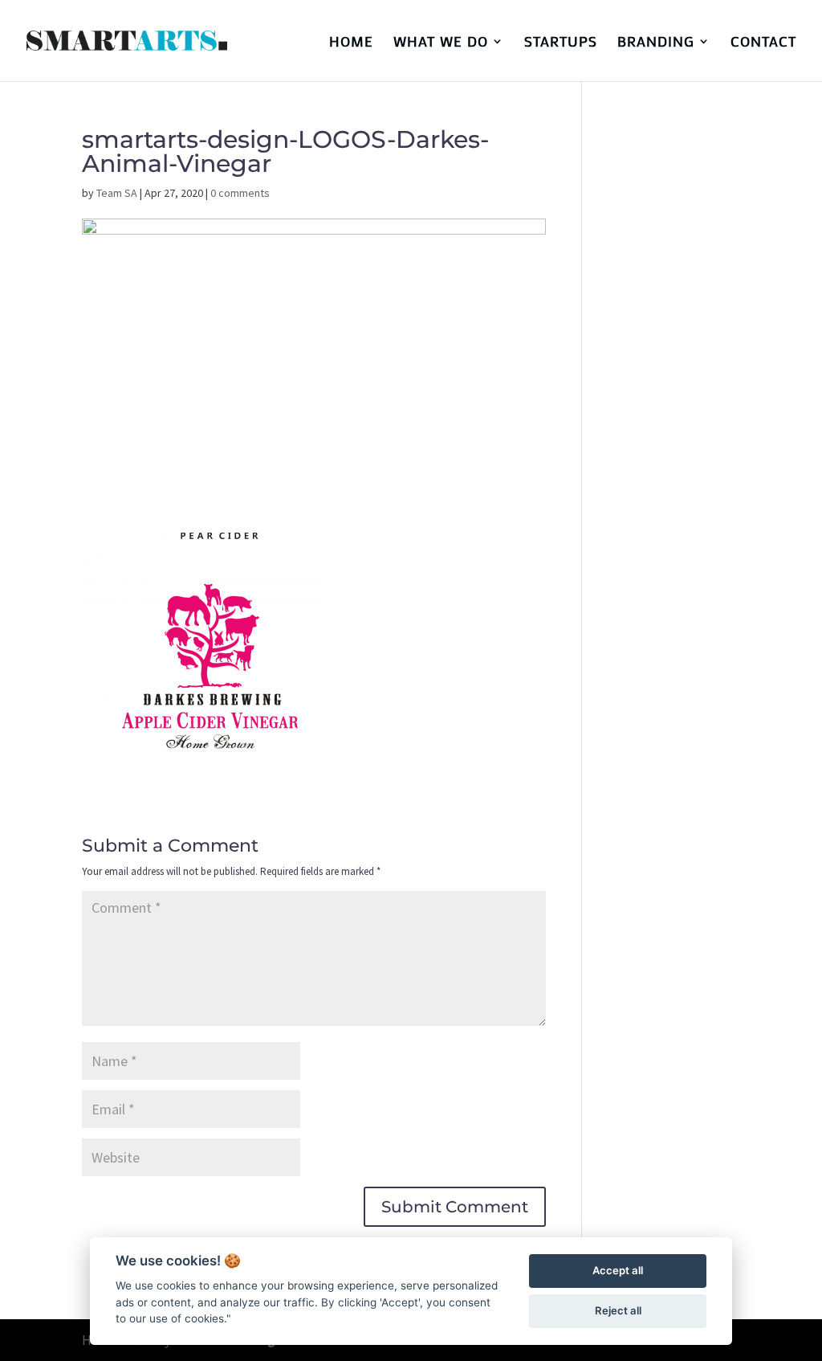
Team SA (116, 193)
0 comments (240, 193)
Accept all (617, 1270)
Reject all (618, 1310)
